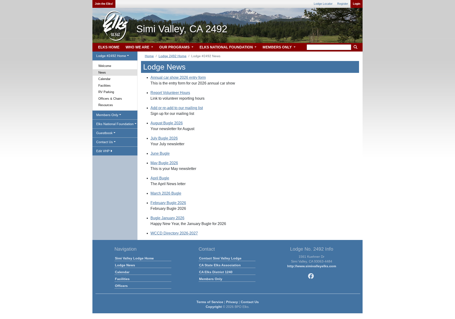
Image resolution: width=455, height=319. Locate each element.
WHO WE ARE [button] (138, 47)
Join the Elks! (104, 3)
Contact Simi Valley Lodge (220, 258)
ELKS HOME (108, 47)
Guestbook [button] (104, 133)
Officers (121, 286)
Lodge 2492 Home (173, 56)
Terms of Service (209, 302)
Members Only (210, 279)
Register (342, 3)
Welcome (104, 66)
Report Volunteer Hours (170, 93)
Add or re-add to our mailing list (176, 108)
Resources (105, 105)
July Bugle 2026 (164, 138)
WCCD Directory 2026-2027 (174, 233)
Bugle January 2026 (167, 218)
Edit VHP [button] (103, 151)
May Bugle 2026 (164, 163)
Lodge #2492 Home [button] (111, 56)
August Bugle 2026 (166, 123)
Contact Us (250, 302)
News (102, 72)
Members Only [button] (107, 115)
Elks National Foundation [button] (115, 124)
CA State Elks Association (220, 265)
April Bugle (159, 178)
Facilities (104, 85)
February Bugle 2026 (168, 203)
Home (149, 56)
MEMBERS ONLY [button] (278, 47)
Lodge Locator (323, 3)
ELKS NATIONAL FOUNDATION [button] (227, 47)
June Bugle (160, 153)
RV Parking (106, 92)
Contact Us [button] (104, 142)
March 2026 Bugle (165, 193)
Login (356, 3)
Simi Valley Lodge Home (134, 258)
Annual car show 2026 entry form (178, 77)
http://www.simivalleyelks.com (311, 266)
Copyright (214, 307)
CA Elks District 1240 (215, 272)
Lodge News (125, 265)
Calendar (104, 79)
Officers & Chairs (110, 98)
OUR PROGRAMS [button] (175, 47)
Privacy (232, 302)
